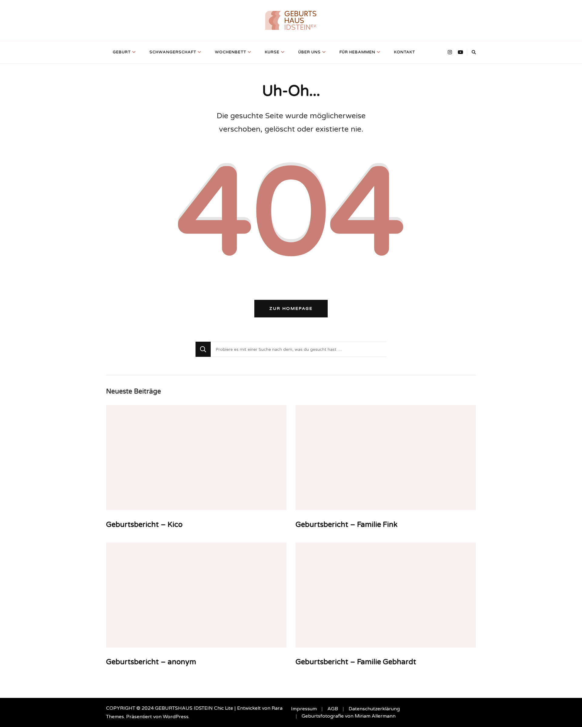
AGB (332, 709)
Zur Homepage (291, 308)
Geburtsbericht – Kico (144, 524)
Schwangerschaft (172, 52)
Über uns (309, 52)
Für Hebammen (357, 52)
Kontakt (404, 52)
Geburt (122, 52)
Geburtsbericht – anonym (151, 662)
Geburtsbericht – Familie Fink (346, 524)
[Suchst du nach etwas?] (298, 349)
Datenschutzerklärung (374, 709)
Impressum (304, 709)
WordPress (176, 717)
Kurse (272, 52)
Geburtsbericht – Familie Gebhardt (356, 662)
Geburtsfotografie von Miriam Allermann (349, 716)
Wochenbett (230, 52)
